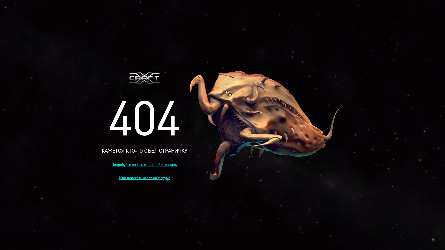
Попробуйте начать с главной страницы (144, 164)
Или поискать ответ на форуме (144, 177)
